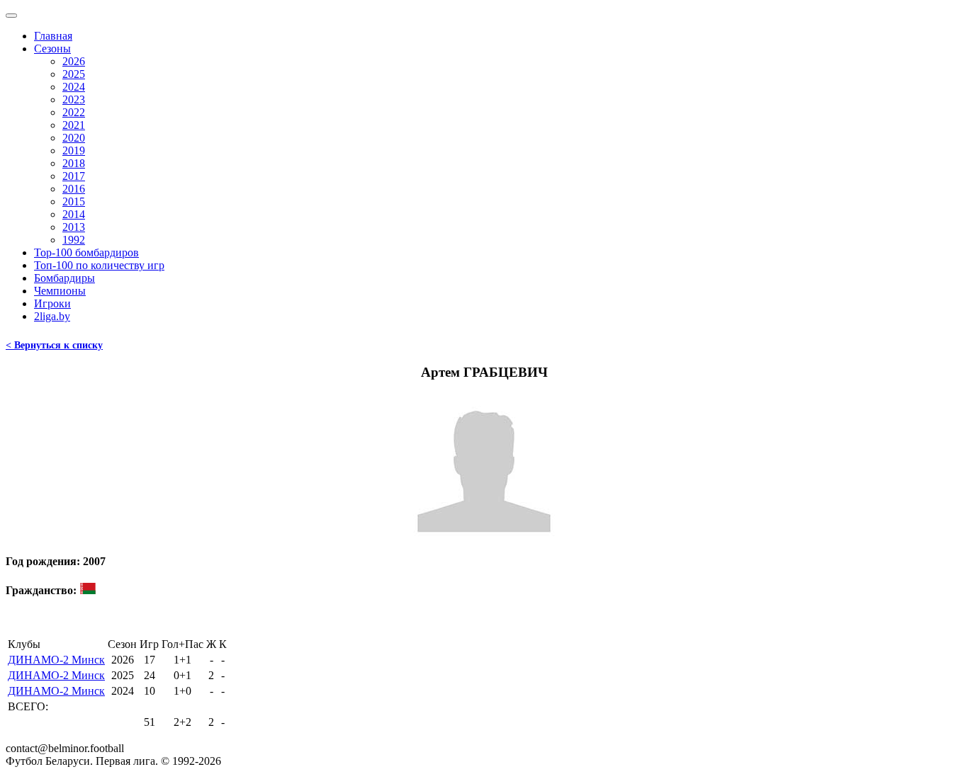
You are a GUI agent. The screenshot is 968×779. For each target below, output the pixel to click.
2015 (73, 201)
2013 (73, 227)
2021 (73, 125)
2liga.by (52, 316)
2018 (73, 163)
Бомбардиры (64, 278)
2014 (73, 214)
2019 (73, 150)
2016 (73, 189)
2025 (73, 74)
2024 (73, 87)
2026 (73, 61)
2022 (73, 112)
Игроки (52, 303)
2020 (73, 138)
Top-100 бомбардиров (86, 252)
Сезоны (52, 48)
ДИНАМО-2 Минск (56, 660)
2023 (73, 99)
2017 (73, 176)
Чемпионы (60, 291)
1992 (73, 240)
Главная (53, 36)
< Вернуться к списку (54, 345)
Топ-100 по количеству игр (99, 265)
